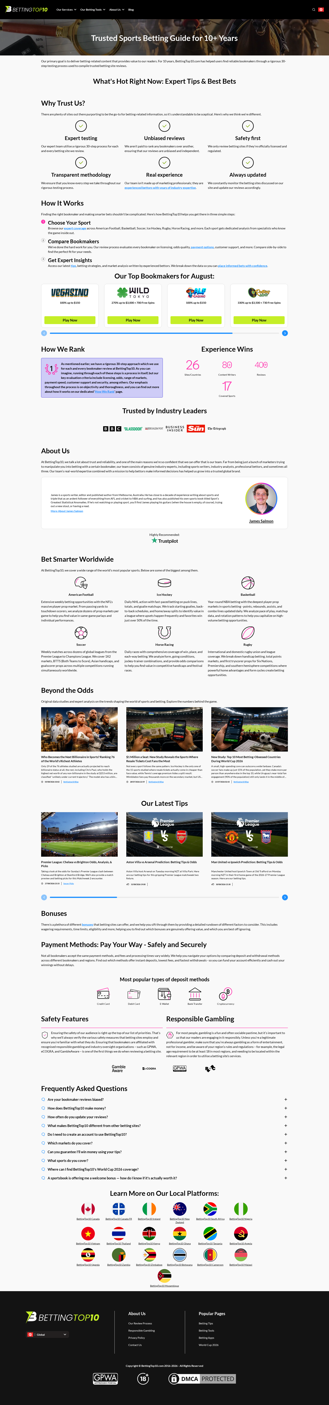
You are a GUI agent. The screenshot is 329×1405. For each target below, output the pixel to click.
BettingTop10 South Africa (210, 1218)
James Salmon (261, 521)
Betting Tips (206, 1323)
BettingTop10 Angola (241, 1243)
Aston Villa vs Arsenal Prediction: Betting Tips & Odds (161, 862)
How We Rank (104, 391)
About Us (136, 1313)
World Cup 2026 (208, 1344)
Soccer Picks (68, 883)
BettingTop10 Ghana (180, 1243)
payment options (202, 247)
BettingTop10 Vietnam (88, 1243)
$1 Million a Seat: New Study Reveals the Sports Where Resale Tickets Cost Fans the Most (162, 759)
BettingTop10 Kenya (149, 1243)
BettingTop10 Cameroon (210, 1264)
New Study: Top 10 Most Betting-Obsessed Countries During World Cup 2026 (246, 759)
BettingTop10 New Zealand (180, 1220)
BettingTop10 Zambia (118, 1264)
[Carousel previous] (44, 333)
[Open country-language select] (321, 10)
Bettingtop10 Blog (70, 782)
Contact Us (135, 1344)
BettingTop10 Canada (88, 1218)
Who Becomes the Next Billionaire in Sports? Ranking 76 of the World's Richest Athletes (78, 759)
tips (73, 266)
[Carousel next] (285, 333)
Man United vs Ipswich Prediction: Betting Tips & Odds (247, 862)
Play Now (70, 320)
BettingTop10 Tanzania (210, 1243)
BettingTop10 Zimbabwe (149, 1264)
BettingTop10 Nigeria (240, 1218)
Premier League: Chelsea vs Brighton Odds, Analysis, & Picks (76, 864)
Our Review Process (140, 1323)
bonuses (87, 924)
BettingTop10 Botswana (179, 1264)
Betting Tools (206, 1330)
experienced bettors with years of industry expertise (160, 188)
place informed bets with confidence (242, 266)
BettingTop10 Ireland (149, 1218)
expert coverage (75, 228)
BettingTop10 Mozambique (164, 1285)
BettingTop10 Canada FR (119, 1218)
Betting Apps (206, 1337)
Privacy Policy (136, 1337)
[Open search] (313, 9)
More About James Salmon (67, 511)
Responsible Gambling (141, 1330)
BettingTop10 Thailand (119, 1243)
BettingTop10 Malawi (240, 1264)
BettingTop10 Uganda (88, 1264)
